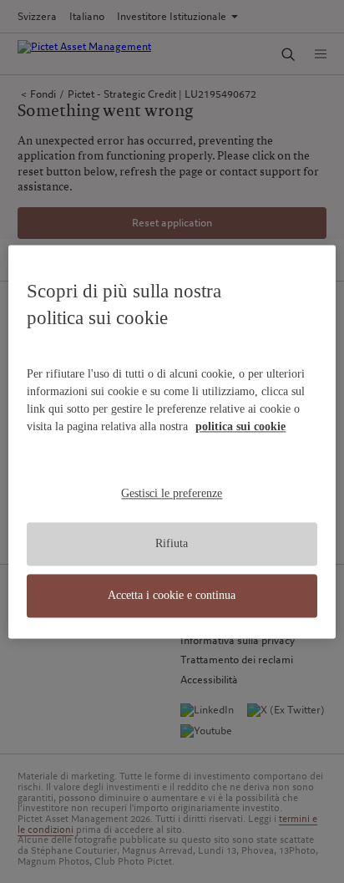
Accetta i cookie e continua (171, 595)
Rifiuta (171, 544)
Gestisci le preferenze (171, 493)
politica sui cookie (240, 426)
